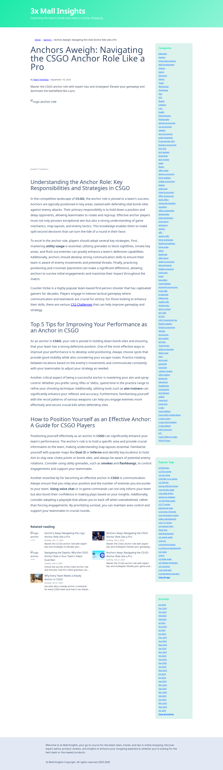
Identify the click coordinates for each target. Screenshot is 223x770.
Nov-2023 (163, 626)
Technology (163, 90)
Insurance (163, 75)
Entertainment (165, 115)
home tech (163, 404)
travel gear (163, 272)
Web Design (164, 86)
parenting (163, 364)
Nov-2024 (163, 652)
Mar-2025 (163, 703)
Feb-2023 (162, 615)
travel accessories (166, 192)
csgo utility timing (166, 493)
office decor (164, 258)
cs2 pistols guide (165, 537)
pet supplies (164, 338)
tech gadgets (164, 152)
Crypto (161, 407)
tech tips (162, 342)
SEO (160, 97)
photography (164, 214)
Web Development (166, 64)
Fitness (161, 79)
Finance (162, 68)
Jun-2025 (162, 710)
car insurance (164, 566)
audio (161, 163)
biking (161, 251)
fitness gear (164, 353)
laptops (162, 185)
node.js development (167, 519)
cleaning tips (164, 345)
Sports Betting (165, 411)
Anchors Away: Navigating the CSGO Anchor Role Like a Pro (127, 534)
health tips (163, 254)
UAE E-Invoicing (165, 429)
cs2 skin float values (167, 500)
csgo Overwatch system (169, 515)
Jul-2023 (162, 630)
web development (166, 533)
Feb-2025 (162, 696)
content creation (165, 371)
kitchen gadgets (165, 324)
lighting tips (163, 298)
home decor (164, 221)
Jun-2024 (162, 634)
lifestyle (162, 331)
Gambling (163, 207)
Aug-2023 (163, 659)
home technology (166, 240)
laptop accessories (166, 261)
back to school (165, 309)
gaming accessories (167, 123)
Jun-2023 (162, 605)
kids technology (165, 265)
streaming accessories (168, 287)
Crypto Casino (164, 418)
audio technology (166, 218)
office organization (166, 210)
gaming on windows (167, 497)
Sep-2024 (163, 688)
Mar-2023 (163, 685)
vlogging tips (164, 305)
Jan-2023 (162, 674)
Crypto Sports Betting (168, 422)
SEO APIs (162, 148)
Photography (164, 119)
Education (163, 53)
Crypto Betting (165, 426)
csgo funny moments (167, 511)
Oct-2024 (162, 667)
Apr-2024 (162, 612)
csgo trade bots (165, 570)
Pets (160, 94)
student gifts (164, 302)
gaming (162, 229)
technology (163, 156)
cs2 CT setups (164, 504)
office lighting (164, 375)
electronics (163, 382)
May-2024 (163, 645)
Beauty (161, 101)
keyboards (163, 378)
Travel (161, 83)
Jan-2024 (162, 677)
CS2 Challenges (81, 304)
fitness (161, 167)
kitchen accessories (167, 327)
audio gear (163, 188)
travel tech (163, 400)
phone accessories (166, 174)
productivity (163, 294)
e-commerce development (170, 548)
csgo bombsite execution (169, 573)
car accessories (165, 126)
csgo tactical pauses (167, 544)
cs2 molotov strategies (168, 563)
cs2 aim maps (164, 475)
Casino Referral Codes (168, 437)
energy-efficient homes (168, 486)
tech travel (163, 360)
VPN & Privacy (164, 440)
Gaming (47, 39)
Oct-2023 (162, 656)
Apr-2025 (162, 699)
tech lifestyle (164, 393)
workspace (163, 225)
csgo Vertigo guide (166, 490)
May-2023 (163, 670)
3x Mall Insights (57, 11)
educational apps (166, 508)
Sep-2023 (163, 681)
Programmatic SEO (167, 141)
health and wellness (167, 243)
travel (161, 276)
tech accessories (166, 134)
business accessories (167, 145)
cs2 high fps (164, 482)
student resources (166, 269)
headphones (164, 386)
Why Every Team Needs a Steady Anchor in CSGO (62, 577)
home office (164, 199)
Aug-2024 (163, 641)
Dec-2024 (163, 608)
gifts (160, 232)
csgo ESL (162, 541)
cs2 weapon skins (166, 526)
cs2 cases (163, 552)
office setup (163, 170)
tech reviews (164, 159)
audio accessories (166, 349)
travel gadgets (165, 283)
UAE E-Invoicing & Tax (168, 320)
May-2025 (163, 707)
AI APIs (162, 316)
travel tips (163, 367)
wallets (161, 396)
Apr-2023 (162, 648)
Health (161, 112)
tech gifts (162, 313)
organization (164, 389)
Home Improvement (167, 61)
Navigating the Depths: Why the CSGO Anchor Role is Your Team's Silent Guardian (66, 556)
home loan (163, 530)
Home (38, 39)
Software (162, 105)
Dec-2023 (163, 637)
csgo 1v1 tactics (165, 522)
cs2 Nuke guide (165, 559)
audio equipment (166, 137)
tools (161, 356)
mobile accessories (167, 181)
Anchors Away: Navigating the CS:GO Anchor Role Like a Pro (127, 554)
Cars (160, 108)
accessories (164, 334)
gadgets (162, 130)
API (160, 433)
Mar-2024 (163, 692)
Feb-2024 (162, 619)
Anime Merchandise (167, 203)
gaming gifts (164, 236)
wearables (163, 280)
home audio (164, 247)
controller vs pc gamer (168, 479)
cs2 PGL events (165, 471)
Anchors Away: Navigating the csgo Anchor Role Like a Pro (64, 534)
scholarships (164, 468)
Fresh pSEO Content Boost (170, 415)
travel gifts (163, 291)
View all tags (164, 577)
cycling (161, 555)
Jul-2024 (162, 623)
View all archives (166, 714)
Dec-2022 (163, 663)
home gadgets (165, 178)
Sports (161, 72)
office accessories (166, 196)
